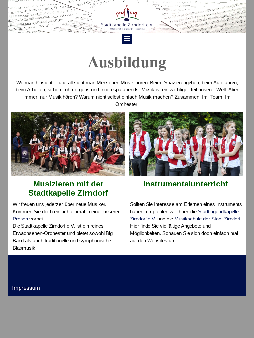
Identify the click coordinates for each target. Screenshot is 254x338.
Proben (20, 218)
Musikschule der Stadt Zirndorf (207, 218)
